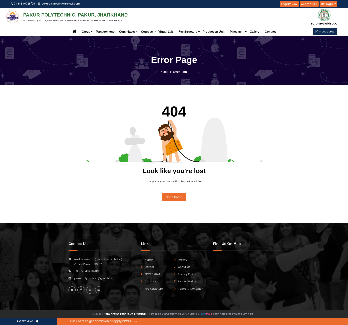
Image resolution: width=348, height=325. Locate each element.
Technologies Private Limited (227, 314)
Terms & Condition (190, 289)
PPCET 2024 (152, 274)
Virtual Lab (165, 31)
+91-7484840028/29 (87, 271)
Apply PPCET (309, 4)
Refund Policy (187, 281)
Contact (270, 31)
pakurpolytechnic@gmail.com (60, 3)
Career (149, 267)
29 (33, 3)
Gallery (254, 31)
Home (164, 71)
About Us (184, 267)
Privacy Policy (187, 274)
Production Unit (213, 31)
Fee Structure (154, 289)
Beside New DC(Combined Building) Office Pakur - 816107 (98, 261)
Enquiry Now (289, 4)
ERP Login (327, 4)
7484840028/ (22, 3)
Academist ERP (176, 314)
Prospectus (326, 31)
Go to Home (174, 197)
